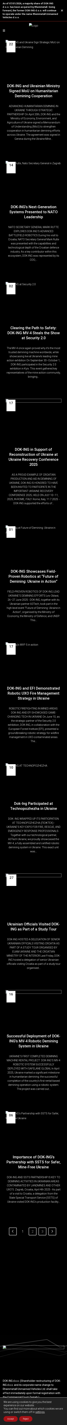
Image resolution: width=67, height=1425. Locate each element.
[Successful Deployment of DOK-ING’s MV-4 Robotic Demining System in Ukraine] (33, 1008)
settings (40, 1412)
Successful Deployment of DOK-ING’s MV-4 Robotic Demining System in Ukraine (33, 1041)
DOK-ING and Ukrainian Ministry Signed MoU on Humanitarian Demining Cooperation (33, 91)
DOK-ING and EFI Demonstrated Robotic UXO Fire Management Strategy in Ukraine (33, 693)
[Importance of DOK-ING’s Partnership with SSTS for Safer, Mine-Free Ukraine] (33, 1129)
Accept (10, 1419)
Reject (26, 1419)
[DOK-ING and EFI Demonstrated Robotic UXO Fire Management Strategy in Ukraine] (33, 660)
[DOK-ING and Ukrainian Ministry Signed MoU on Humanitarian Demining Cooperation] (33, 58)
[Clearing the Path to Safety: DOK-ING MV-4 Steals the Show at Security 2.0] (33, 300)
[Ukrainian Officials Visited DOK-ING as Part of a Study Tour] (33, 894)
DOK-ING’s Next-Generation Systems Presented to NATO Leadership (33, 212)
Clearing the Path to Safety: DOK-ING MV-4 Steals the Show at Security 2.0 (33, 333)
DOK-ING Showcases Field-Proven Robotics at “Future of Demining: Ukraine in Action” (33, 576)
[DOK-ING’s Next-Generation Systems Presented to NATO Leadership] (33, 179)
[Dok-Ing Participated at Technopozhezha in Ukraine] (33, 779)
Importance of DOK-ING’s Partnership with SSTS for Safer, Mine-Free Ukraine (33, 1162)
